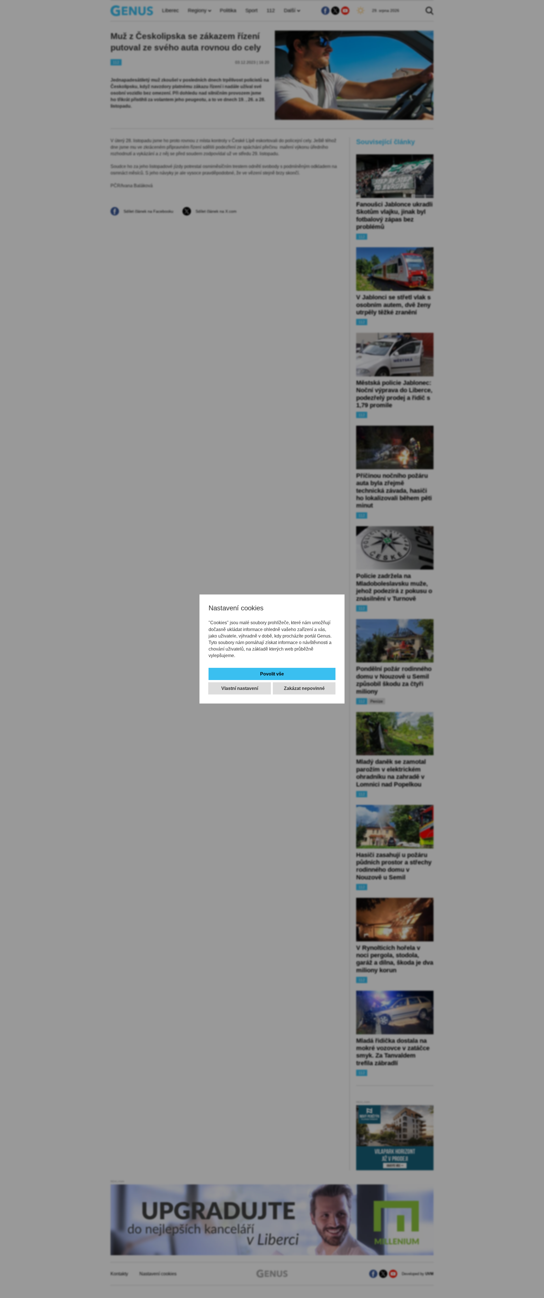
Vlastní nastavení (239, 688)
